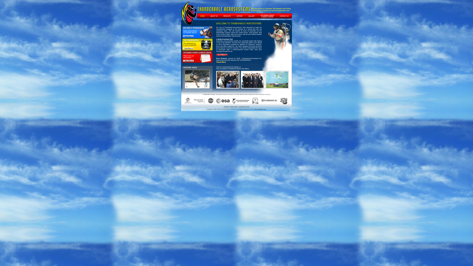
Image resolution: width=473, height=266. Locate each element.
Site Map (226, 106)
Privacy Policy (234, 106)
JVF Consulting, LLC (260, 109)
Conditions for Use (244, 106)
